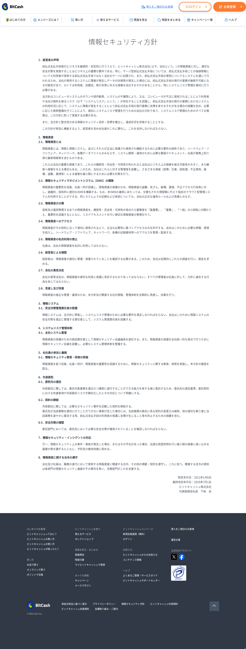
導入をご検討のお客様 (159, 6)
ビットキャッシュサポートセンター (141, 580)
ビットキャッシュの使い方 (41, 544)
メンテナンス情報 (132, 560)
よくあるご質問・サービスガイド (140, 575)
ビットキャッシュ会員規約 (75, 609)
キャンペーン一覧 (202, 19)
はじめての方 (17, 19)
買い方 (79, 19)
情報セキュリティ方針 (133, 604)
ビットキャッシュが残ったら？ (43, 549)
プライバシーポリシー (104, 604)
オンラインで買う (36, 570)
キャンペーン (82, 580)
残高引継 (79, 560)
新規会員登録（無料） (134, 534)
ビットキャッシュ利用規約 (164, 604)
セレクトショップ (84, 539)
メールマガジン (83, 585)
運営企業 (175, 540)
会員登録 (230, 6)
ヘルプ (233, 19)
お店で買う (32, 565)
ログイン (195, 6)
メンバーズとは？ (48, 19)
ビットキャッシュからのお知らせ (140, 555)
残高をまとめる (171, 19)
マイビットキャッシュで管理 (90, 565)
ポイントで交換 (35, 575)
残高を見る (140, 19)
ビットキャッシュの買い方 (41, 539)
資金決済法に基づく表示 (74, 604)
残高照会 (79, 555)
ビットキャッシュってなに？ (42, 534)
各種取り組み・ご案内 (106, 609)
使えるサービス (109, 19)
